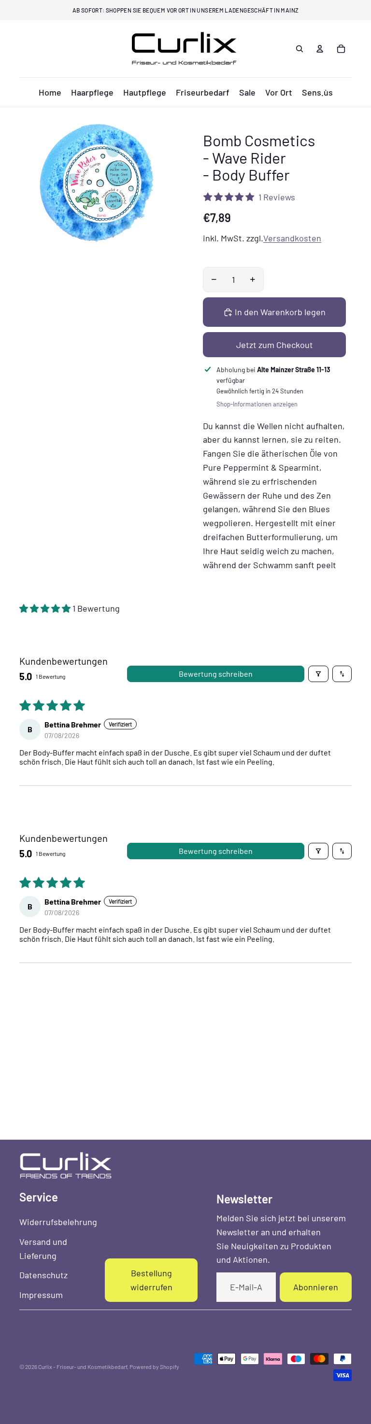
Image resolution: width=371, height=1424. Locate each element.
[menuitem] (50, 92)
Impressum (41, 1294)
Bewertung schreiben (216, 673)
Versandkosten (292, 238)
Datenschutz (43, 1275)
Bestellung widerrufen (151, 1280)
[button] (45, 608)
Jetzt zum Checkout (274, 344)
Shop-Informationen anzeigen (257, 404)
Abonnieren (315, 1287)
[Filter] (318, 674)
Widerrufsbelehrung (58, 1221)
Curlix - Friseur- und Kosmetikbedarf (82, 1366)
